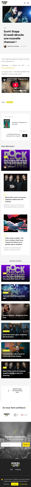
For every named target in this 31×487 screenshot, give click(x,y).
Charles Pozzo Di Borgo (13, 46)
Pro (11, 469)
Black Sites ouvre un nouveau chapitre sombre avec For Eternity (15, 199)
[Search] (24, 3)
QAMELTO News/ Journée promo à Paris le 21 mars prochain (15, 390)
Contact (18, 469)
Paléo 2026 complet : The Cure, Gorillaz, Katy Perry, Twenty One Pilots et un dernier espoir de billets (14, 241)
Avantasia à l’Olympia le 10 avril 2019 (19, 123)
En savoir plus (23, 484)
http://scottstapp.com (8, 67)
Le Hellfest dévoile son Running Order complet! (13, 135)
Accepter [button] (14, 484)
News (5, 27)
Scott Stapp (9, 102)
